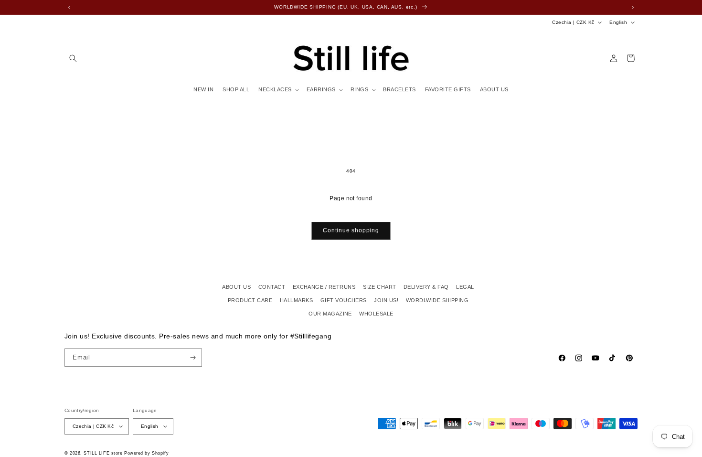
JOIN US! (386, 300)
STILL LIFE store (103, 453)
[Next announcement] (632, 7)
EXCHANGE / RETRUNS (324, 287)
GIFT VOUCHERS (343, 300)
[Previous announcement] (69, 7)
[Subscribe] (193, 357)
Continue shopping (351, 230)
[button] (72, 58)
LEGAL (465, 287)
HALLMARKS (296, 300)
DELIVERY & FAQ (426, 287)
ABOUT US (236, 287)
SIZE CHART (379, 287)
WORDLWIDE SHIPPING (437, 300)
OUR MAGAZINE (330, 313)
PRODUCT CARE (250, 300)
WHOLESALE (376, 313)
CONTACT (271, 287)
